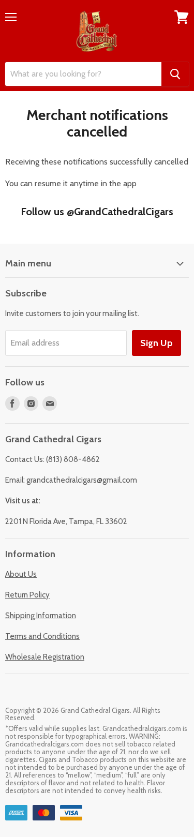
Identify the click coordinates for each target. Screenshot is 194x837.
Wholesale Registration (44, 657)
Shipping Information (40, 615)
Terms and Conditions (42, 636)
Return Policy (27, 595)
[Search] (175, 74)
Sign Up (156, 343)
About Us (21, 574)
